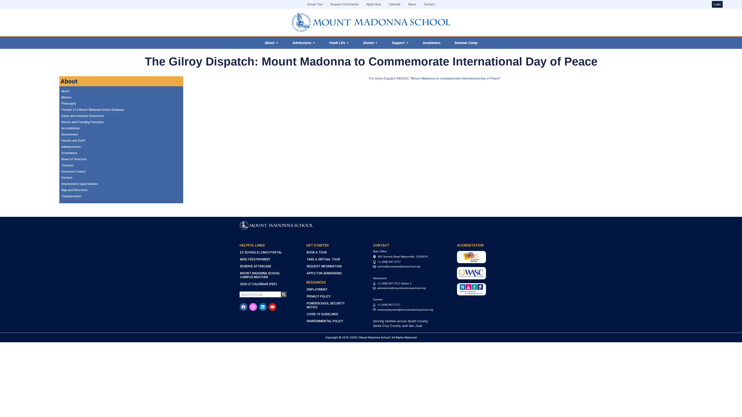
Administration (71, 147)
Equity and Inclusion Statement (82, 116)
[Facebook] (243, 307)
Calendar (395, 4)
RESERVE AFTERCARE (255, 266)
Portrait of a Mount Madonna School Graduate (92, 110)
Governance (69, 153)
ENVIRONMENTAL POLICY (325, 321)
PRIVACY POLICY (319, 296)
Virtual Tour (315, 4)
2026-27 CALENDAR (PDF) (258, 284)
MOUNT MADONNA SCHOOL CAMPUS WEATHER (260, 275)
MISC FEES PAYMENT (255, 259)
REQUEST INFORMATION (324, 266)
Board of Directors (74, 159)
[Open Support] (407, 43)
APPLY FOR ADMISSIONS (324, 273)
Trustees (67, 165)
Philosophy (68, 103)
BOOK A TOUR (317, 252)
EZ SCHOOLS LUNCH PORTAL (261, 252)
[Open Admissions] (313, 43)
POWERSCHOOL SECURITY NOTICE (326, 305)
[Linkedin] (263, 307)
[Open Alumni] (376, 43)
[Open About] (277, 43)
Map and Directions (74, 190)
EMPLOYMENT (317, 289)
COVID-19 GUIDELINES (322, 314)
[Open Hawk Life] (347, 43)
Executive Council (73, 171)
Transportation (71, 196)
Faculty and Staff (73, 140)
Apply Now (373, 4)
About (65, 91)
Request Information (344, 4)
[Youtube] (272, 307)
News (412, 4)
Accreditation (70, 128)
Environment (69, 134)
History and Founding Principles (82, 122)
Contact (429, 4)
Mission (66, 97)
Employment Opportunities (79, 184)
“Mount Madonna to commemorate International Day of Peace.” (455, 78)
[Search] (284, 294)
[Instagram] (253, 307)
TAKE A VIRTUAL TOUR (323, 259)
